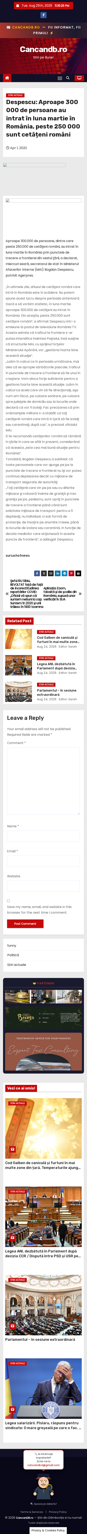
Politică (13, 955)
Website (13, 876)
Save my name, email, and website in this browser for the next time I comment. (39, 910)
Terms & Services (31, 1512)
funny (11, 945)
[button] (68, 78)
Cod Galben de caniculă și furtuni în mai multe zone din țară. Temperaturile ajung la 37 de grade (41, 1168)
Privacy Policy (58, 1512)
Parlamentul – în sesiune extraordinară (40, 1339)
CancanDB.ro (24, 1518)
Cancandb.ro (43, 49)
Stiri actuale (15, 95)
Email (12, 851)
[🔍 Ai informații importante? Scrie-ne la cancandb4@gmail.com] (43, 1484)
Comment (16, 743)
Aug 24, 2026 (46, 647)
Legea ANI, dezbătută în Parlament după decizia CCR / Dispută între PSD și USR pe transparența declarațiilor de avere (41, 1256)
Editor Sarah (67, 647)
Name (13, 826)
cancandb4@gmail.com (43, 1465)
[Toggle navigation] (60, 78)
